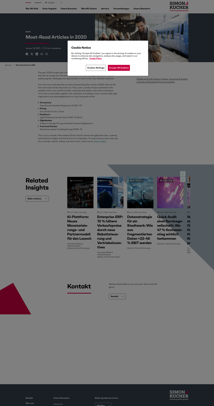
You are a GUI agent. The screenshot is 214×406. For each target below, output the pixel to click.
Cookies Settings (96, 68)
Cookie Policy (95, 58)
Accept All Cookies (119, 68)
